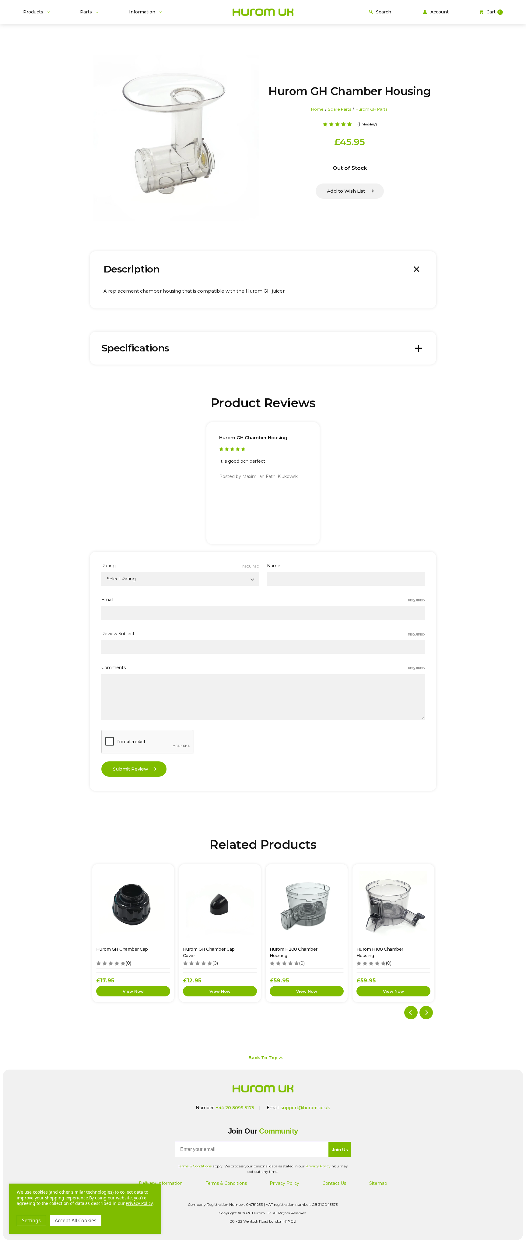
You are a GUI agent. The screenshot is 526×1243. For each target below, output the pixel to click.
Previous (411, 1013)
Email (263, 599)
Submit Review (130, 769)
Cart (490, 12)
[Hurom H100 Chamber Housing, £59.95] (393, 905)
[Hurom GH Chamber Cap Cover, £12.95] (220, 905)
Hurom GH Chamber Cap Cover (209, 952)
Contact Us (334, 1183)
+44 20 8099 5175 (235, 1107)
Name (273, 565)
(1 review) (367, 124)
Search (379, 12)
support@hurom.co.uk (305, 1107)
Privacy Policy (284, 1183)
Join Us (340, 1149)
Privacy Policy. (318, 1166)
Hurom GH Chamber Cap (122, 949)
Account (435, 12)
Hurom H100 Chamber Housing (379, 952)
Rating (180, 565)
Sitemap (378, 1183)
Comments (263, 667)
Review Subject (263, 633)
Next (426, 1013)
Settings (31, 1220)
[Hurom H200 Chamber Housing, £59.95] (307, 905)
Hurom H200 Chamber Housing (293, 952)
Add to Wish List (346, 191)
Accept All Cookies (75, 1220)
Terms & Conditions (226, 1183)
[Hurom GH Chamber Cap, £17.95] (133, 905)
